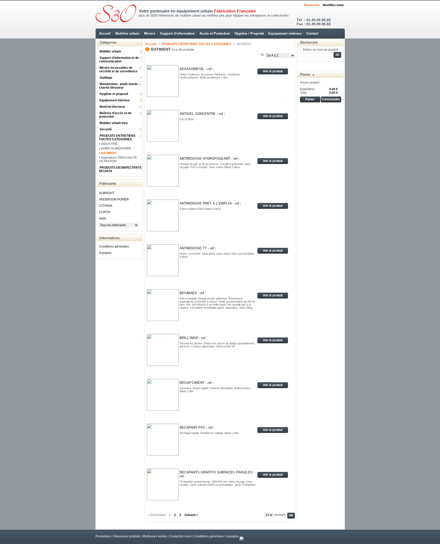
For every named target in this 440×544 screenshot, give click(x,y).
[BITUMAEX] (163, 305)
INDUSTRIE (109, 144)
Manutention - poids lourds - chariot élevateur (119, 85)
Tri (262, 55)
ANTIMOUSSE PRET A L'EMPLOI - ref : (210, 203)
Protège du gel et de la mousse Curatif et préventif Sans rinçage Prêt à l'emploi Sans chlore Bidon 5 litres (215, 165)
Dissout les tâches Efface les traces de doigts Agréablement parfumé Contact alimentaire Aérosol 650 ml (217, 345)
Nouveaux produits (127, 536)
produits (280, 514)
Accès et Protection (214, 33)
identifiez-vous (333, 5)
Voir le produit (273, 71)
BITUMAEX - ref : (193, 293)
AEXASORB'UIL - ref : (196, 69)
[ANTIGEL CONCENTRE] (163, 126)
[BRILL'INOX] (163, 350)
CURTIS (105, 212)
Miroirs (149, 33)
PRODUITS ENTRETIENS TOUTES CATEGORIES (117, 137)
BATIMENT (109, 153)
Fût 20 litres (187, 119)
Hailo (102, 218)
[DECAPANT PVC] (163, 440)
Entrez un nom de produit (320, 49)
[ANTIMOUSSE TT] (163, 260)
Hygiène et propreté (114, 94)
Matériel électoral (112, 106)
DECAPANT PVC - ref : (197, 427)
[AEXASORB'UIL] (163, 81)
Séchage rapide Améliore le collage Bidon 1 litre (210, 432)
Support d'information (177, 33)
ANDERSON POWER (114, 199)
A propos (105, 253)
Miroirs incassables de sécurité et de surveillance (118, 69)
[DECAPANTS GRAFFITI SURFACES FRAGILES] (163, 484)
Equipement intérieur (285, 33)
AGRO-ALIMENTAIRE (116, 148)
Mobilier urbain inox (114, 123)
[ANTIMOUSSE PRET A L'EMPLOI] (163, 215)
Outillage (106, 77)
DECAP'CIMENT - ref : (197, 383)
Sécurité (106, 129)
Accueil (105, 33)
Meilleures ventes (155, 536)
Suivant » (191, 515)
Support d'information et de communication (119, 59)
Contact (312, 33)
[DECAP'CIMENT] (163, 395)
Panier (305, 74)
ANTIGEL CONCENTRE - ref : (202, 114)
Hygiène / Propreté (249, 33)
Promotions (103, 536)
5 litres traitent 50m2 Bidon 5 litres (201, 208)
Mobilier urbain (127, 33)
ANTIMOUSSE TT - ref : (198, 248)
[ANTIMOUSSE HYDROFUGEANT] (163, 171)
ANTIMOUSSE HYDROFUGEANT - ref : (209, 158)
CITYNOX (106, 206)
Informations (110, 238)
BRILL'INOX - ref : (193, 338)
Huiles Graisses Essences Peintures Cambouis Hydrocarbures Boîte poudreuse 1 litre (210, 76)
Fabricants (108, 183)
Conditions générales (114, 246)
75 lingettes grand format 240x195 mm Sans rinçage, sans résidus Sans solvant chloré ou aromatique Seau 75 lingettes (218, 483)
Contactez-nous (180, 536)
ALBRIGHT (106, 193)
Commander (331, 99)
